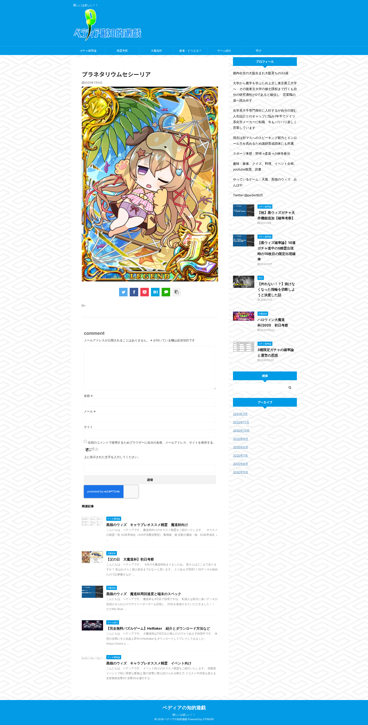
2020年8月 (240, 447)
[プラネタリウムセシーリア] (155, 292)
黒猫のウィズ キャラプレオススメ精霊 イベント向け (148, 663)
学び (258, 50)
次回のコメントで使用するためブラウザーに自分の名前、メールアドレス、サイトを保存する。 (152, 442)
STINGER (208, 719)
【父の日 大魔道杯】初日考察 (130, 559)
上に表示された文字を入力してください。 (112, 457)
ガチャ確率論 (88, 50)
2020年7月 (240, 455)
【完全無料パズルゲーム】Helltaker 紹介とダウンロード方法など (158, 628)
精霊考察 (122, 50)
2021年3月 (240, 414)
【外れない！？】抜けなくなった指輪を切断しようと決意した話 (276, 289)
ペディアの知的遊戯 (184, 707)
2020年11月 (241, 422)
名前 (88, 395)
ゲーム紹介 (224, 50)
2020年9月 (240, 439)
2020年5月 (240, 472)
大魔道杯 (156, 50)
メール (90, 411)
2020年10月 (241, 430)
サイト (88, 427)
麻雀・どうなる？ (190, 50)
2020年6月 (240, 464)
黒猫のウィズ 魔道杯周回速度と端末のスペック (143, 594)
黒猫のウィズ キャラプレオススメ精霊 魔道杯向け (147, 525)
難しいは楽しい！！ (184, 714)
